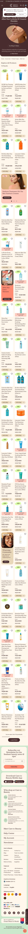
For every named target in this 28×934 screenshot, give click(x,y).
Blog (5, 853)
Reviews (6, 859)
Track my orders (18, 853)
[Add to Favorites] (12, 70)
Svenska (6, 887)
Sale (5, 868)
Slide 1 (14, 201)
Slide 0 (11, 201)
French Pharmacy (9, 875)
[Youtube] (23, 913)
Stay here (21, 14)
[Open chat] (25, 931)
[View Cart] (23, 5)
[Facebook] (9, 913)
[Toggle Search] (5, 5)
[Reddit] (18, 913)
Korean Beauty (18, 875)
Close (25, 10)
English (12, 887)
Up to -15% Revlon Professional (8, 871)
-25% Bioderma (18, 868)
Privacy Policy (18, 859)
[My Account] (21, 5)
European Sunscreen (17, 871)
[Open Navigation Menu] (2, 5)
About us (6, 850)
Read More (15, 53)
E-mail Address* (9, 759)
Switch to (10, 14)
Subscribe (14, 767)
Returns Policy (8, 862)
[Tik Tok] (14, 913)
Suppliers (17, 862)
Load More (14, 740)
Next (25, 186)
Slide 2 (16, 201)
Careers (6, 855)
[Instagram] (5, 913)
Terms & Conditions (17, 856)
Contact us (17, 850)
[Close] (27, 910)
